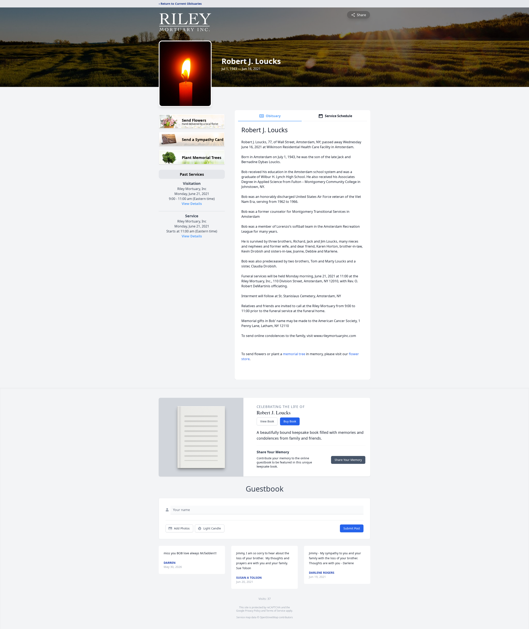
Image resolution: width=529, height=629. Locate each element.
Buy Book (290, 421)
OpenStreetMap (269, 617)
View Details (192, 203)
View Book (267, 421)
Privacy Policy (253, 610)
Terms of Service (275, 610)
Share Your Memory (348, 460)
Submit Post (351, 528)
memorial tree (294, 354)
